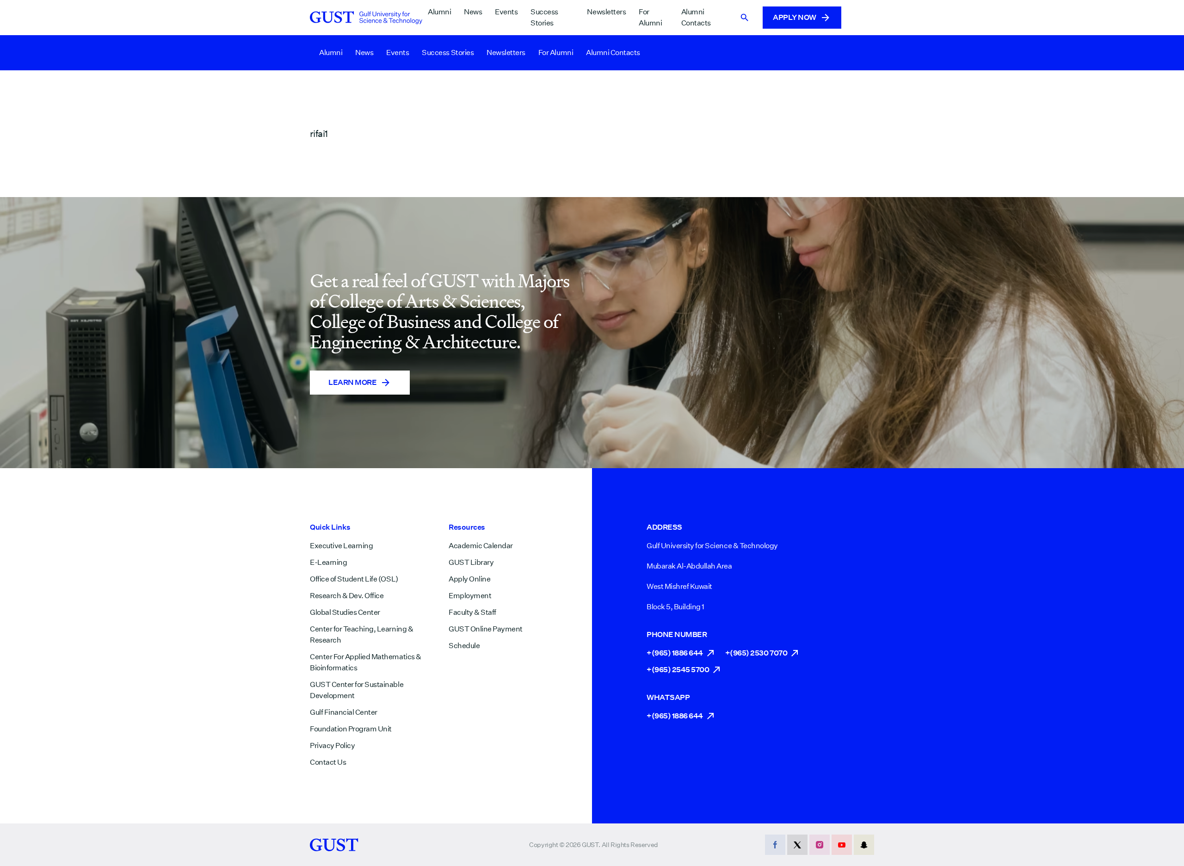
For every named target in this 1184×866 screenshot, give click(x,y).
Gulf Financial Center (343, 712)
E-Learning (328, 562)
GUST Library (471, 562)
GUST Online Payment (486, 629)
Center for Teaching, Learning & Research (361, 634)
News (473, 11)
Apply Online (469, 579)
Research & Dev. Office (346, 595)
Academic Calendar (481, 545)
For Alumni (650, 17)
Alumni (439, 11)
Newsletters (606, 11)
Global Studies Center (345, 612)
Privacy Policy (332, 745)
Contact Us (328, 762)
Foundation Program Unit (351, 728)
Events (506, 11)
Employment (470, 595)
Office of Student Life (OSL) (354, 579)
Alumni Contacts (696, 17)
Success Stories (544, 17)
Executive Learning (341, 545)
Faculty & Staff (472, 612)
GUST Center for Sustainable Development (356, 690)
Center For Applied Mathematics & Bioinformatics (365, 662)
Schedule (464, 645)
